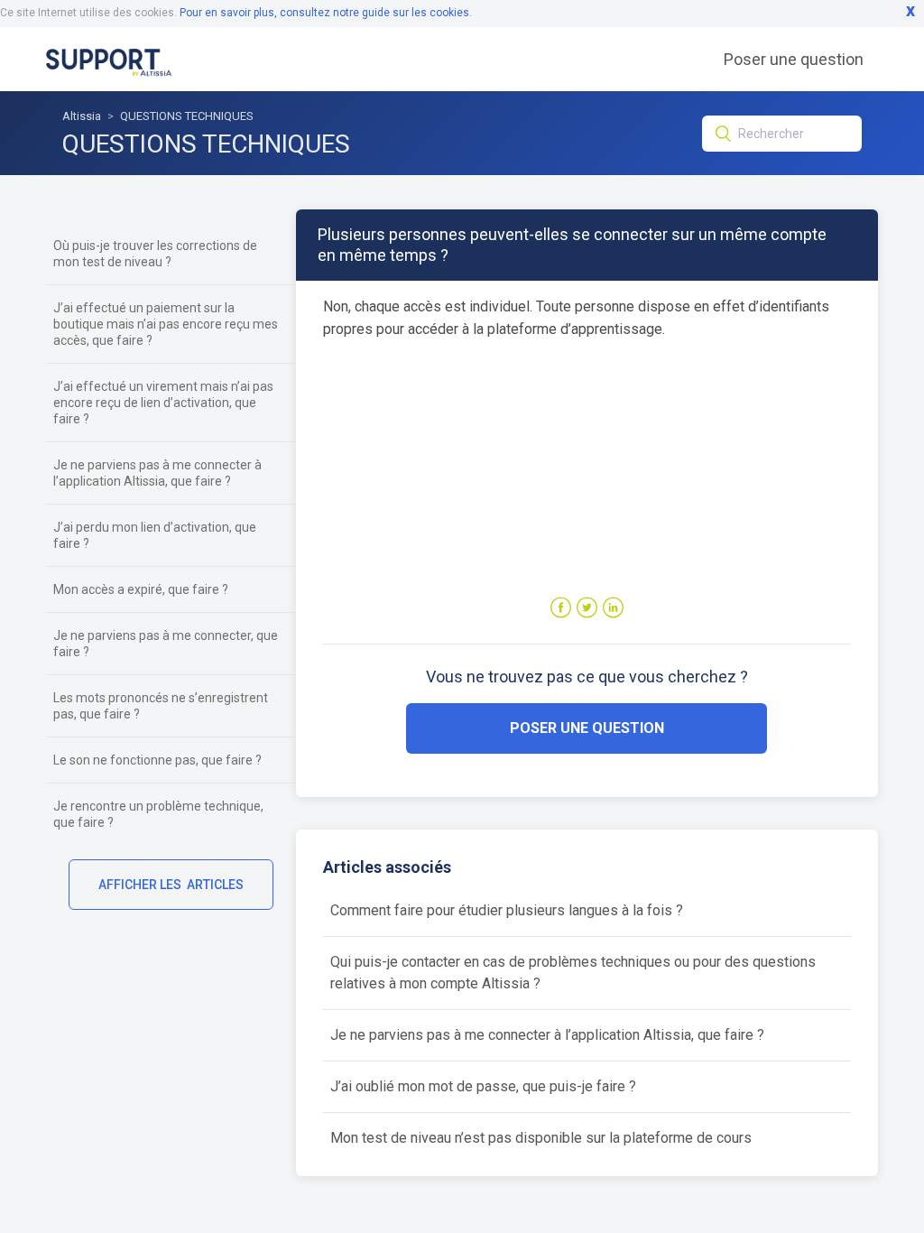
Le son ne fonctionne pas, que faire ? (157, 760)
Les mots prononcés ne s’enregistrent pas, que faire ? (160, 706)
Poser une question (794, 59)
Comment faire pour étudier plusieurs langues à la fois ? (506, 910)
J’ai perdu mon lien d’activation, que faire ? (154, 535)
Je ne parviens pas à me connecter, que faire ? (165, 643)
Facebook (561, 608)
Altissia (81, 116)
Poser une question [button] (587, 728)
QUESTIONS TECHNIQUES (187, 116)
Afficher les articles (171, 884)
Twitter (587, 608)
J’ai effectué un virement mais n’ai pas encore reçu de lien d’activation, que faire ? (163, 402)
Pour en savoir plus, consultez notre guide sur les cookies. (326, 12)
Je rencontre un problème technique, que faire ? (158, 814)
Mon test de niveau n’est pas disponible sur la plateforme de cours (541, 1137)
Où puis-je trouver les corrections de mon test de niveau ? (155, 253)
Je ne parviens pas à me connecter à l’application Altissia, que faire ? (157, 473)
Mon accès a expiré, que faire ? (140, 589)
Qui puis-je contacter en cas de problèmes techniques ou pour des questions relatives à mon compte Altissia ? (573, 972)
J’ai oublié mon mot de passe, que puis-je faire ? (483, 1086)
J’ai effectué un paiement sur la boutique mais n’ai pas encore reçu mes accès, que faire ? (165, 324)
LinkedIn (613, 608)
